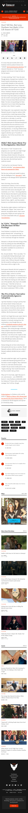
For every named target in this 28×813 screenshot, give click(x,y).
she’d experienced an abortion (15, 67)
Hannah (17, 421)
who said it (19, 175)
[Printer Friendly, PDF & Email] (24, 58)
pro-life (22, 427)
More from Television (7, 531)
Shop (2, 493)
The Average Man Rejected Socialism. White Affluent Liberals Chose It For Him (12, 696)
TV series (13, 430)
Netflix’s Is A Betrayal (13, 553)
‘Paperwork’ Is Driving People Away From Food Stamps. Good (13, 723)
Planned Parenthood (16, 424)
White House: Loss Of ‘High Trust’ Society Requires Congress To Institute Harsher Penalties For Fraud (13, 750)
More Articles (14, 414)
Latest (3, 646)
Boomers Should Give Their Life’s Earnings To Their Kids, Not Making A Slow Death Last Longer (13, 670)
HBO (23, 421)
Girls (11, 421)
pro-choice (14, 427)
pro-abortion (5, 427)
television (5, 430)
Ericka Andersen (5, 394)
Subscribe (14, 805)
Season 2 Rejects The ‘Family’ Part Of (12, 634)
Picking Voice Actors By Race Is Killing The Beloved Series (12, 607)
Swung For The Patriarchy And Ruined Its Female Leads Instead (13, 580)
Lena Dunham (5, 424)
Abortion (4, 421)
